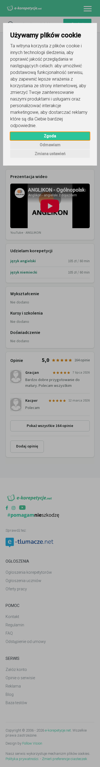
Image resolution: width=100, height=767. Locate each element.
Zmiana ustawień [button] (50, 153)
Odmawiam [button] (50, 145)
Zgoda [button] (50, 136)
